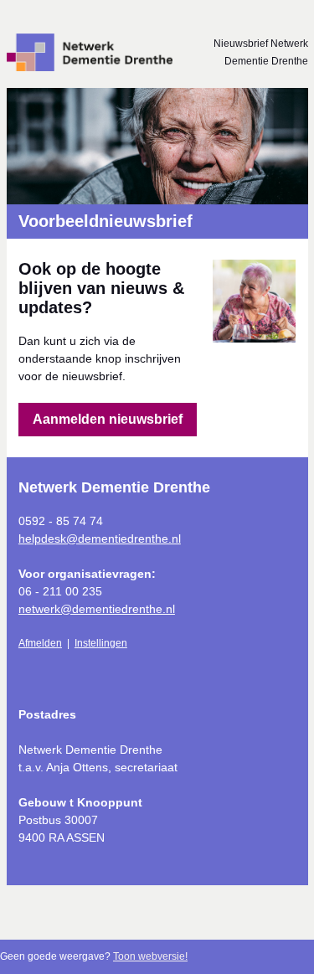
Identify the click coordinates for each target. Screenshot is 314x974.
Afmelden (40, 643)
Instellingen (101, 643)
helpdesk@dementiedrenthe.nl (99, 538)
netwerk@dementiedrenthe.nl (96, 609)
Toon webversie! (150, 956)
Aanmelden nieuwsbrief (108, 419)
